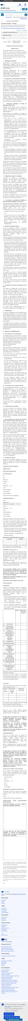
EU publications (4, 930)
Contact (2, 901)
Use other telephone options (6, 948)
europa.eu (10, 941)
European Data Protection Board (7, 988)
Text (4, 38)
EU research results (5, 928)
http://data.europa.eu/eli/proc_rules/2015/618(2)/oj (14, 28)
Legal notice (3, 908)
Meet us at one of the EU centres (7, 951)
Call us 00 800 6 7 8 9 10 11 (6, 946)
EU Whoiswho (4, 929)
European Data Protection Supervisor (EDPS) (9, 987)
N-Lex (2, 933)
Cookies (2, 965)
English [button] (25, 5)
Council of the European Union (7, 973)
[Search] (26, 15)
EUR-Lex (5, 8)
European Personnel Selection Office (8, 990)
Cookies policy (4, 909)
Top (4, 883)
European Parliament (5, 970)
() (12, 119)
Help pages (3, 900)
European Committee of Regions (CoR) (8, 983)
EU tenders (3, 926)
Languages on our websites (6, 960)
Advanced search (23, 18)
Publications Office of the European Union (9, 991)
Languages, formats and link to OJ (10, 32)
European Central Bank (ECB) (6, 977)
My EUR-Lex (19, 5)
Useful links (3, 920)
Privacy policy (4, 962)
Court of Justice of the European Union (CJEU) (10, 975)
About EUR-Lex (4, 917)
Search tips (9, 17)
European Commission (5, 974)
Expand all (19, 30)
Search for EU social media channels (8, 956)
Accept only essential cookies (12, 1017)
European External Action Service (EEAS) (9, 980)
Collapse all (25, 30)
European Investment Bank (6, 984)
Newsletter (3, 918)
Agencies (3, 993)
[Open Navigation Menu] (2, 14)
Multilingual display (7, 35)
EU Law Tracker (4, 935)
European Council (4, 971)
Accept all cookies (9, 1014)
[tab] (14, 32)
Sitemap (3, 903)
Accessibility (3, 911)
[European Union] (4, 939)
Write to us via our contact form (7, 949)
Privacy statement (4, 912)
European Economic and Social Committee (9, 981)
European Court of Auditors (6, 978)
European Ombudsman (5, 985)
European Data (4, 925)
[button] (14, 1020)
